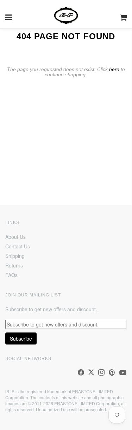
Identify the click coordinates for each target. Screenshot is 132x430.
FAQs (11, 274)
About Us (15, 236)
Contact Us (17, 246)
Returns (14, 265)
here (114, 69)
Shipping (15, 255)
